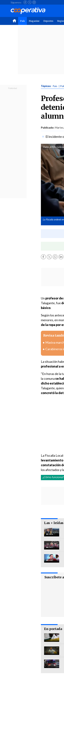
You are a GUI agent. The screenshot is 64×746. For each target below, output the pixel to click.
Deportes (48, 21)
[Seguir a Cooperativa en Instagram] (34, 2)
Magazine (34, 21)
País (22, 21)
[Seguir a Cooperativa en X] (29, 2)
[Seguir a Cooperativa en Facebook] (25, 2)
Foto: (46, 147)
